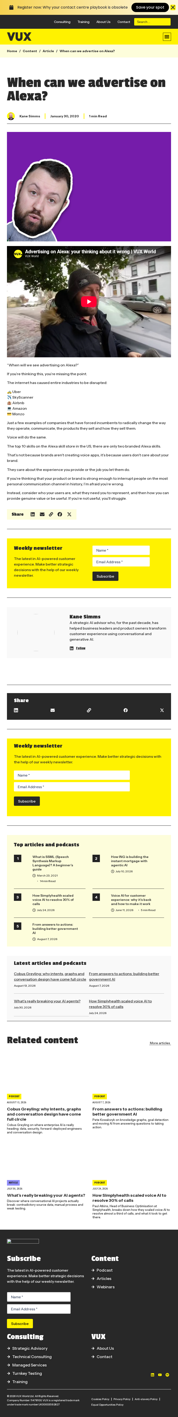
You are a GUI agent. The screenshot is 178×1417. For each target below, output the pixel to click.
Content (30, 51)
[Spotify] (167, 1375)
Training (83, 22)
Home (12, 51)
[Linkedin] (152, 1375)
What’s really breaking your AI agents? (47, 1001)
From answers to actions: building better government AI (55, 928)
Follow (80, 648)
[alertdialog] (89, 7)
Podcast (14, 1096)
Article (48, 51)
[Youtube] (160, 1375)
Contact (124, 22)
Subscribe (105, 576)
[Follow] (72, 648)
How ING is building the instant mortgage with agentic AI (130, 861)
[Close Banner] (173, 7)
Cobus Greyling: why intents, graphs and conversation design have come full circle (44, 1114)
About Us (103, 22)
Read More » (22, 990)
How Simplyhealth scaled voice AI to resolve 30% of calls (53, 899)
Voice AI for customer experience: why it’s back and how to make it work (131, 899)
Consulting (62, 22)
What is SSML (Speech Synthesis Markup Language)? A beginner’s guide (52, 863)
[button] (167, 37)
